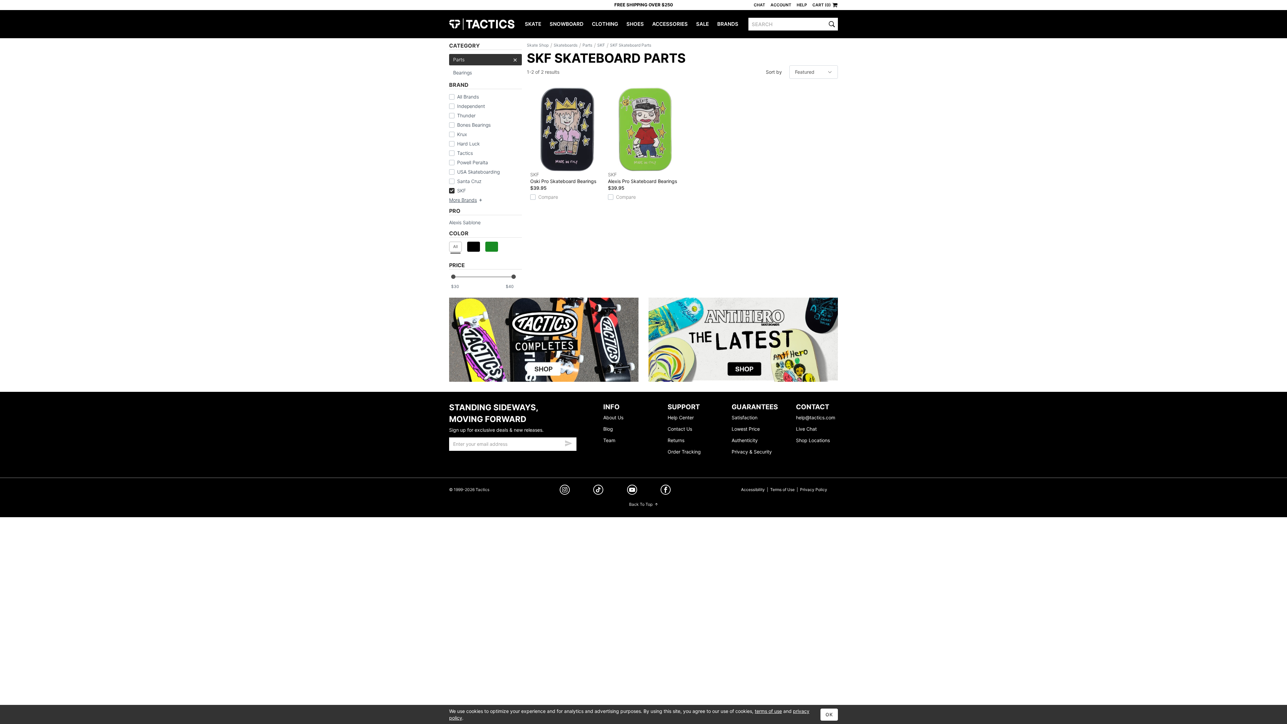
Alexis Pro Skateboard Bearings (642, 178)
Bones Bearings (474, 125)
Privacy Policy (813, 489)
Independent (471, 106)
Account (781, 4)
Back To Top (641, 504)
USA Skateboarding (478, 172)
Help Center (681, 417)
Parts (459, 59)
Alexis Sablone (465, 222)
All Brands (468, 97)
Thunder (466, 115)
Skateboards (565, 45)
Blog (608, 429)
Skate (533, 24)
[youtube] (632, 490)
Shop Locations (813, 440)
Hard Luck (468, 143)
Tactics (481, 24)
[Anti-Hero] (743, 340)
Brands (727, 24)
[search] (831, 24)
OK (829, 714)
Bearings (462, 72)
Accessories (670, 24)
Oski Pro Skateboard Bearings (563, 178)
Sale (702, 24)
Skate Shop (538, 45)
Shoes (635, 24)
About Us (613, 417)
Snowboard (567, 24)
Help (802, 4)
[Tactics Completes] (543, 340)
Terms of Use (782, 489)
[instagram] (565, 490)
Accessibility (753, 489)
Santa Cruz (469, 181)
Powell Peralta (472, 162)
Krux (462, 134)
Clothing (605, 24)
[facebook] (666, 490)
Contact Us (680, 429)
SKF (461, 190)
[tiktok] (598, 490)
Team (609, 440)
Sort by (774, 72)
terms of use (768, 711)
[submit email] (568, 442)
